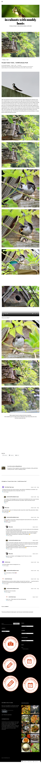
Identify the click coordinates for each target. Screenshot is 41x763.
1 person (7, 491)
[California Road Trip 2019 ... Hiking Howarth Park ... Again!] (25, 719)
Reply (38, 487)
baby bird (3, 67)
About (22, 647)
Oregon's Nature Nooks (14, 66)
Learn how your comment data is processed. (25, 612)
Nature (5, 66)
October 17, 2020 (33, 588)
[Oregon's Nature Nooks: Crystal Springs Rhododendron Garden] (35, 710)
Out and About (20, 66)
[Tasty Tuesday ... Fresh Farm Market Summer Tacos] (35, 728)
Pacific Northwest (17, 67)
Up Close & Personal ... (30, 66)
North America (9, 66)
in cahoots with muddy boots (20, 21)
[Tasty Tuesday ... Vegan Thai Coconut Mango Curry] (25, 710)
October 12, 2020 (33, 496)
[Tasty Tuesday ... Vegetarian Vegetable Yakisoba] (35, 719)
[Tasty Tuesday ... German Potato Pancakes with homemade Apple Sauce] (25, 738)
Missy (6, 507)
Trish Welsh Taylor (8, 487)
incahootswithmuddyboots (6, 65)
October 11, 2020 (13, 65)
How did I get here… (26, 648)
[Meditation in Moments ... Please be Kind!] (35, 747)
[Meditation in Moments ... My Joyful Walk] (25, 747)
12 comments (19, 65)
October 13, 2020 (33, 570)
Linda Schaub (7, 578)
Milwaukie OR (7, 67)
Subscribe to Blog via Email (7, 702)
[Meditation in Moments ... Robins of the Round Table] (35, 738)
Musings (3, 66)
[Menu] (3, 1)
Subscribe (4, 711)
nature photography (12, 67)
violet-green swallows (29, 67)
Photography (24, 66)
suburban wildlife (22, 67)
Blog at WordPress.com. (6, 757)
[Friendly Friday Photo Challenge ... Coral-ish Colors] (25, 728)
